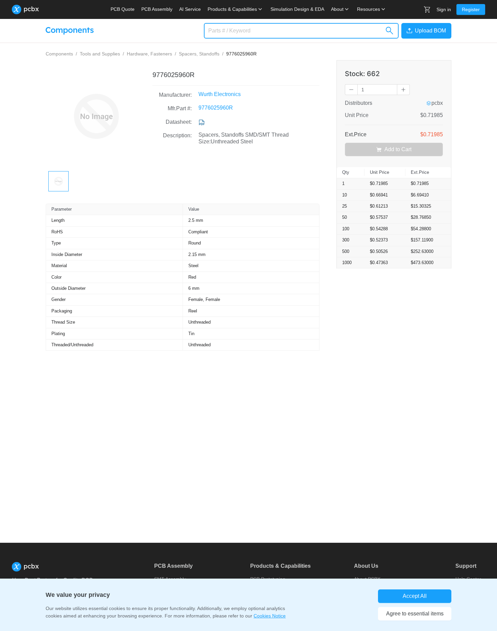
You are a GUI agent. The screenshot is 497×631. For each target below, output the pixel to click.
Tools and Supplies (100, 53)
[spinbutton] (377, 90)
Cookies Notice (270, 615)
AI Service (190, 9)
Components (59, 53)
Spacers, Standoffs (199, 53)
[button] (425, 31)
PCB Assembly (156, 9)
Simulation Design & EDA (297, 9)
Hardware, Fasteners (149, 53)
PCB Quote (123, 9)
